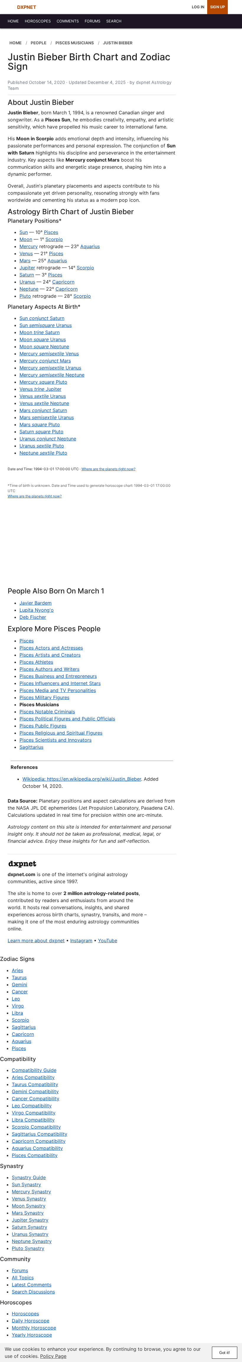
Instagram (81, 940)
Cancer (20, 992)
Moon (25, 239)
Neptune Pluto (43, 453)
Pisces (51, 232)
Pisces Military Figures (44, 697)
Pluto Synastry (28, 1248)
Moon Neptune (44, 346)
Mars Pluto (39, 424)
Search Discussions (33, 1292)
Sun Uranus (45, 325)
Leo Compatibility (32, 1106)
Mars (24, 260)
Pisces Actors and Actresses (51, 648)
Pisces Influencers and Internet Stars (60, 683)
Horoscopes (25, 1314)
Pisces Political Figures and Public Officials (67, 719)
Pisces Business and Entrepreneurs (58, 676)
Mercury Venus (49, 354)
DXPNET (26, 7)
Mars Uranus (46, 417)
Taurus (19, 977)
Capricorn (63, 282)
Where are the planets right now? (108, 469)
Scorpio (54, 239)
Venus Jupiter (40, 389)
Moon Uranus (42, 339)
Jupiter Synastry (30, 1220)
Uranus (27, 282)
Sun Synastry (26, 1184)
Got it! (224, 1352)
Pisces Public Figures (42, 726)
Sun (23, 232)
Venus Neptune (44, 403)
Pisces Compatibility (35, 1155)
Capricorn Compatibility (39, 1141)
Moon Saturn (39, 332)
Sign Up (217, 7)
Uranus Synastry (30, 1234)
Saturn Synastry (29, 1227)
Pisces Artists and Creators (50, 655)
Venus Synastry (29, 1199)
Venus (26, 253)
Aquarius (90, 246)
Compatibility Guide (34, 1070)
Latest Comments (31, 1285)
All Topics (23, 1277)
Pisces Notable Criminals (47, 712)
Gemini (19, 984)
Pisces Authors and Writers (49, 669)
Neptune (28, 289)
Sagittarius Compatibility (39, 1134)
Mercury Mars (45, 361)
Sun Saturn (41, 318)
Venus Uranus (42, 396)
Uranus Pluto (41, 446)
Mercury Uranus (50, 368)
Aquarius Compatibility (37, 1148)
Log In (198, 7)
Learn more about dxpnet (36, 940)
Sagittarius (31, 747)
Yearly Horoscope (32, 1335)
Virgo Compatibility (33, 1113)
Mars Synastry (28, 1213)
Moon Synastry (28, 1206)
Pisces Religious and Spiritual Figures (60, 733)
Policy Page (53, 1356)
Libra (17, 1013)
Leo (16, 999)
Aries (17, 970)
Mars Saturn (43, 410)
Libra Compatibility (33, 1120)
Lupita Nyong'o (36, 610)
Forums (20, 1270)
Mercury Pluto (43, 382)
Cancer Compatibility (35, 1098)
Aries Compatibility (33, 1077)
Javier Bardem (35, 603)
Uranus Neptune (47, 439)
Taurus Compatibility (35, 1084)
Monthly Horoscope (34, 1328)
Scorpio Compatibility (36, 1127)
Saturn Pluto (41, 432)
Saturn (26, 275)
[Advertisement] (92, 546)
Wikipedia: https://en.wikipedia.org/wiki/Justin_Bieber (81, 779)
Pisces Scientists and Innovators (55, 740)
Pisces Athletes (36, 662)
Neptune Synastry (32, 1241)
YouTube (107, 940)
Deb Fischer (32, 617)
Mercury (28, 246)
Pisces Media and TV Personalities (57, 690)
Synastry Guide (29, 1177)
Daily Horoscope (30, 1321)
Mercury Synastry (31, 1192)
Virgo (18, 1006)
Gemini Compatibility (35, 1091)
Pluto (25, 296)
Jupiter (27, 268)
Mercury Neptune (51, 375)
